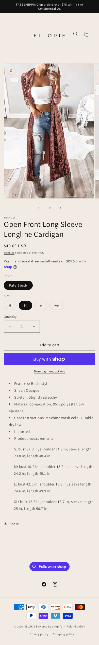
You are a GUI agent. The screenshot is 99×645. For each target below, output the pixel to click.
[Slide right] (60, 208)
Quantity (10, 316)
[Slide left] (38, 208)
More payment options (49, 371)
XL (59, 306)
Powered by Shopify (49, 626)
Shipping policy (63, 634)
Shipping (9, 252)
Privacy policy (39, 634)
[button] (10, 34)
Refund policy (76, 626)
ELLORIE (29, 626)
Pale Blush (18, 285)
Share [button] (14, 524)
